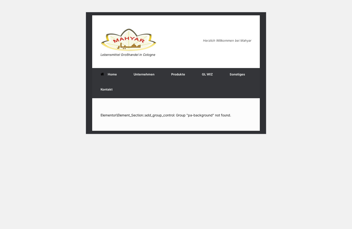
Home (112, 74)
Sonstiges (237, 74)
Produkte (178, 74)
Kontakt (107, 89)
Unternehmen (144, 74)
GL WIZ (207, 74)
